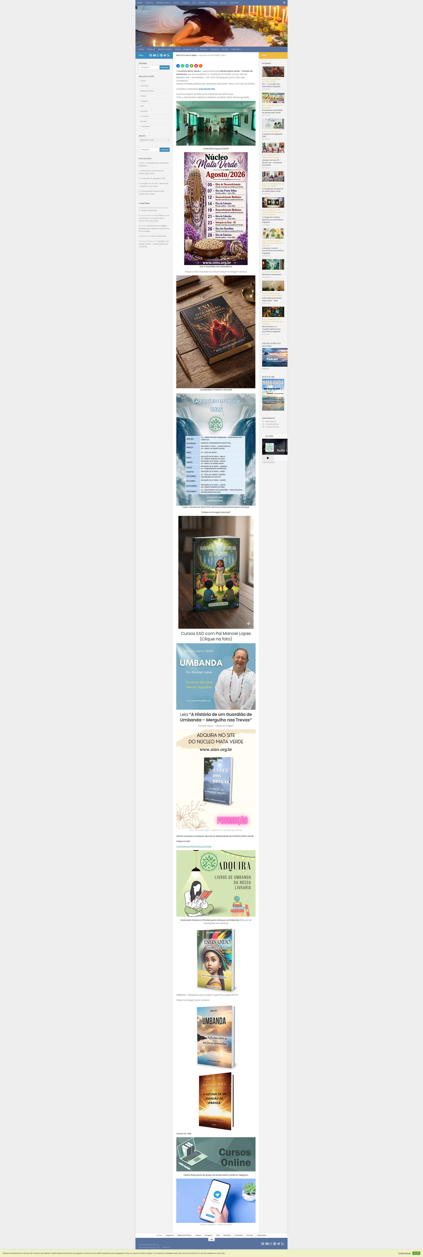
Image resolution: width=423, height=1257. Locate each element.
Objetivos (149, 2)
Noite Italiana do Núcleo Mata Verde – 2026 (272, 299)
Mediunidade (266, 108)
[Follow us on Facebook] (150, 55)
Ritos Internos (273, 157)
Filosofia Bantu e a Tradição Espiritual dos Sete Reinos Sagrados (271, 329)
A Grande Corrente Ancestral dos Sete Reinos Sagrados (273, 250)
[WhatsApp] (182, 66)
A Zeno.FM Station (268, 462)
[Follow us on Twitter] (164, 55)
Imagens (185, 2)
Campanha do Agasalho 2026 (153, 178)
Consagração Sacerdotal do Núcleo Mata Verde (272, 190)
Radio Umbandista (149, 210)
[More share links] (200, 66)
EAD (194, 2)
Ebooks (223, 2)
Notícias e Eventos (269, 81)
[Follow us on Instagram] (157, 55)
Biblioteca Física (163, 2)
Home (139, 2)
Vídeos (273, 186)
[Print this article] (191, 66)
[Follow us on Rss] (168, 55)
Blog (264, 79)
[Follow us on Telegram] (161, 55)
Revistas (202, 2)
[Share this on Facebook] (178, 66)
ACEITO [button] (416, 1253)
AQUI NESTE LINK (207, 89)
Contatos (213, 2)
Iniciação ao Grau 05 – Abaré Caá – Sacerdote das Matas (272, 162)
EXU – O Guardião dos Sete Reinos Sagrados (271, 85)
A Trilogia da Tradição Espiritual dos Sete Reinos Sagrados (272, 219)
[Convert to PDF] (196, 66)
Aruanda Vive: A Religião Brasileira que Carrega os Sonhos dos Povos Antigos (154, 228)
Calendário (234, 2)
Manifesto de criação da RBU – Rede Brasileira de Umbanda (154, 244)
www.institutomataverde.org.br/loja (193, 846)
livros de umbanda (273, 79)
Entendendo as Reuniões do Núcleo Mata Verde (272, 111)
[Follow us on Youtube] (154, 55)
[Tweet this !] (187, 66)
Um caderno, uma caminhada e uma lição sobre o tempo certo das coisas (154, 218)
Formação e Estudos (274, 105)
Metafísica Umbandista (271, 274)
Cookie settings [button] (404, 1253)
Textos (176, 2)
